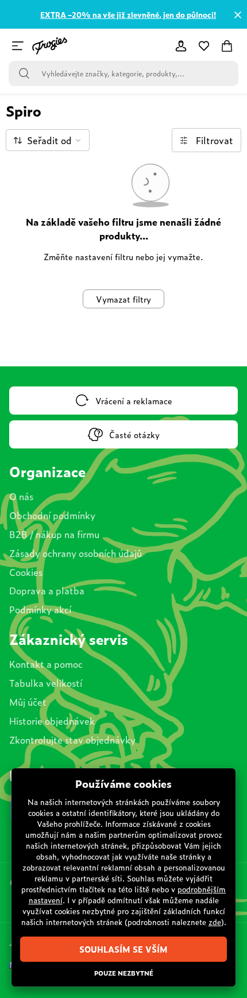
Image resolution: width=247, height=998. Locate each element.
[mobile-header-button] (180, 46)
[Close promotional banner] (237, 15)
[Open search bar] (24, 73)
